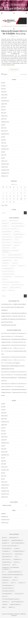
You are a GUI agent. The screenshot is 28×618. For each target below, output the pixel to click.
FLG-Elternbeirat (14, 4)
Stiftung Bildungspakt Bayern (11, 282)
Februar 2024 (4, 130)
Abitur (4, 220)
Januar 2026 (4, 97)
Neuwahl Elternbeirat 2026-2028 (8, 325)
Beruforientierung (17, 223)
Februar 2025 (4, 115)
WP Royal (15, 615)
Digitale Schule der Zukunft (10, 228)
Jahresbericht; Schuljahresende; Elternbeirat (10, 251)
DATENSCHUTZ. (17, 614)
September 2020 (5, 170)
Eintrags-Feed (4, 516)
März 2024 (3, 127)
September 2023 (5, 133)
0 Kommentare (23, 74)
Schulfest (21, 265)
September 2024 (5, 121)
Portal (15, 263)
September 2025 (5, 100)
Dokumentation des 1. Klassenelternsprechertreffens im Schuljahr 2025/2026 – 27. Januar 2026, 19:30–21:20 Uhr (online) (14, 392)
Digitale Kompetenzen (17, 226)
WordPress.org (4, 522)
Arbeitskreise (14, 220)
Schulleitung (19, 276)
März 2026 (3, 91)
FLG (16, 239)
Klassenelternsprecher (15, 254)
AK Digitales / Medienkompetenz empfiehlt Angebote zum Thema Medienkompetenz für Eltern (12, 365)
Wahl (4, 290)
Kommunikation (7, 260)
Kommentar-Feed (5, 519)
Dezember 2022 (5, 149)
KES (4, 254)
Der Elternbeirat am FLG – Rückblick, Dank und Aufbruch (13, 304)
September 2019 (5, 173)
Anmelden (3, 513)
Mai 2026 (3, 88)
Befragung (5, 223)
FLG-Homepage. (10, 614)
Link (16, 260)
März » (6, 205)
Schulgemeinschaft (8, 268)
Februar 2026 (4, 94)
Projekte (5, 265)
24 (21, 199)
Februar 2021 (4, 161)
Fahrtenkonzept (7, 239)
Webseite (12, 290)
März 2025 (3, 112)
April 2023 (3, 140)
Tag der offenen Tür (17, 284)
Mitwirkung (6, 263)
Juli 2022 (3, 152)
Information (23, 26)
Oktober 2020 (4, 167)
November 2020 (5, 164)
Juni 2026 (3, 85)
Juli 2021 (3, 158)
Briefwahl (5, 226)
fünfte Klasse (6, 242)
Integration (6, 247)
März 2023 (3, 143)
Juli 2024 (3, 124)
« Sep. (2, 205)
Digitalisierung (7, 231)
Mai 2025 (3, 109)
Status (5, 279)
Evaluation (18, 236)
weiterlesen (14, 69)
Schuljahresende (7, 276)
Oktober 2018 (4, 176)
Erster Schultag (7, 236)
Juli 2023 (3, 137)
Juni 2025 (3, 106)
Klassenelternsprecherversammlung (12, 257)
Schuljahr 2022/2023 (8, 271)
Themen (5, 287)
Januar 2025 (4, 118)
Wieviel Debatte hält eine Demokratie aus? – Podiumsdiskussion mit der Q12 (14, 377)
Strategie (5, 284)
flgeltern (5, 74)
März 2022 (3, 155)
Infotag (17, 245)
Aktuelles (15, 26)
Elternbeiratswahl (18, 234)
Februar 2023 (4, 146)
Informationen (7, 245)
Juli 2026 (3, 82)
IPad (14, 247)
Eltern (16, 231)
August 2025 (4, 103)
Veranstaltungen (15, 287)
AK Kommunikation (6, 26)
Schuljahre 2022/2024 (8, 273)
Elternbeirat (6, 234)
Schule (13, 265)
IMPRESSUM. (23, 614)
